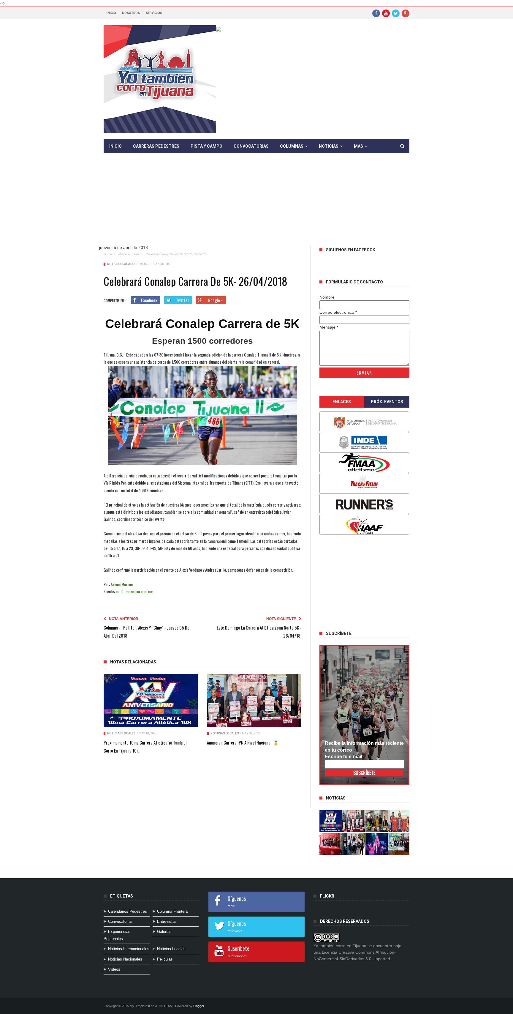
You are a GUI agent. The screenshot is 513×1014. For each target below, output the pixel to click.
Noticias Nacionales (125, 959)
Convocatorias (251, 146)
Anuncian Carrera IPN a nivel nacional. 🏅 (243, 742)
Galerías (164, 931)
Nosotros (131, 13)
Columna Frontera (172, 911)
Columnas (291, 146)
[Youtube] (386, 13)
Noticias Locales (128, 254)
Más (358, 146)
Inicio (111, 13)
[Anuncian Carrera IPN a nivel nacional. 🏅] (254, 700)
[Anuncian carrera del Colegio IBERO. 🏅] (330, 844)
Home (108, 254)
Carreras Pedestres (156, 146)
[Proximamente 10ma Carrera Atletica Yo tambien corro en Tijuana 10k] (151, 700)
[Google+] (405, 13)
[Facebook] (376, 13)
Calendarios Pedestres (127, 911)
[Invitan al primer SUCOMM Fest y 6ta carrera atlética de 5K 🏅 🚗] (399, 821)
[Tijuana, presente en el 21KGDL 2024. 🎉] (353, 844)
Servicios (154, 13)
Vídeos (114, 969)
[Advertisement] (256, 203)
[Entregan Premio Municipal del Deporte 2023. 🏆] (376, 844)
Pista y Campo (206, 146)
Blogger (198, 1006)
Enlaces (341, 401)
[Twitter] (396, 13)
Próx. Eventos (387, 401)
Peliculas (165, 959)
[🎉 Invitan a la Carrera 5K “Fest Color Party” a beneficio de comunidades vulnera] (376, 821)
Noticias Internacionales (128, 949)
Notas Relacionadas (133, 662)
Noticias (328, 146)
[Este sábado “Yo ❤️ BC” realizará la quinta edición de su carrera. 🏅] (399, 844)
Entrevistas (167, 921)
